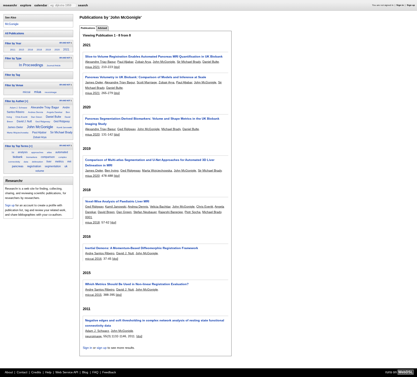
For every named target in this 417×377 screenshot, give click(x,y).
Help (48, 372)
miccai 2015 (93, 294)
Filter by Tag (12, 75)
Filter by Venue (14, 85)
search (83, 5)
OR (60, 43)
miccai (26, 92)
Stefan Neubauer (145, 212)
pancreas (17, 166)
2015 (21, 49)
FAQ (95, 372)
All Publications (14, 33)
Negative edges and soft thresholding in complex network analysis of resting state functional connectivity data (154, 323)
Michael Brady (171, 129)
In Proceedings (31, 65)
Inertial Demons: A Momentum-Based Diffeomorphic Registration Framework (141, 248)
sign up (102, 347)
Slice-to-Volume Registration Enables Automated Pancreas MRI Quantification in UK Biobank (154, 56)
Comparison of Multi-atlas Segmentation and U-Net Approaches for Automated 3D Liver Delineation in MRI (149, 162)
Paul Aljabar (39, 132)
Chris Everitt (21, 117)
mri (69, 161)
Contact (22, 372)
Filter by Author (14, 101)
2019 (48, 49)
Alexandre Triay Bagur (45, 107)
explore (25, 5)
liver (48, 161)
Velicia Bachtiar (160, 206)
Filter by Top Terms (16, 146)
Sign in (400, 5)
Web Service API (66, 372)
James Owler (15, 127)
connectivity (14, 161)
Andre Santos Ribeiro (99, 253)
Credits (36, 372)
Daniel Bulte (53, 116)
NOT (68, 43)
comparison (48, 157)
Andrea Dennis (35, 112)
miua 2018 (92, 222)
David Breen (106, 212)
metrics (59, 161)
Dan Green (36, 117)
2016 (30, 49)
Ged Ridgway (62, 121)
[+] (26, 101)
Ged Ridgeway (42, 121)
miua (37, 92)
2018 (39, 49)
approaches (37, 152)
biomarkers (31, 157)
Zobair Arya (39, 137)
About (9, 372)
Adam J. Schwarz (18, 107)
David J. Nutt (24, 121)
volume (39, 171)
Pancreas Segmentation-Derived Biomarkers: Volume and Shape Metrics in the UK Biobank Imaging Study (152, 121)
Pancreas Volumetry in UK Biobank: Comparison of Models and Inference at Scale (145, 77)
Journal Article (54, 65)
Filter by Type (13, 58)
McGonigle (11, 24)
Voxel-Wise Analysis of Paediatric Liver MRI (117, 201)
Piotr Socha (192, 212)
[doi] (117, 67)
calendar (40, 5)
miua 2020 (92, 134)
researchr (10, 5)
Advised (102, 28)
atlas (49, 152)
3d (13, 152)
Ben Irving (112, 170)
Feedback (109, 372)
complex (62, 157)
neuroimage (51, 92)
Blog (85, 372)
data (26, 161)
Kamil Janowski (64, 127)
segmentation (53, 166)
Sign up (411, 5)
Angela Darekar (54, 112)
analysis (23, 152)
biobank (18, 157)
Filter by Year (13, 43)
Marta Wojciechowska (17, 132)
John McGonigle (40, 127)
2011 (12, 49)
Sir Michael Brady (61, 132)
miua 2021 (92, 67)
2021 (66, 49)
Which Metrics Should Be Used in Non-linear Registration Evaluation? (137, 284)
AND (64, 43)
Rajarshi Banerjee (170, 212)
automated (61, 152)
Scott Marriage (147, 82)
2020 (57, 49)
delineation (37, 161)
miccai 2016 (93, 258)
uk (66, 166)
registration (34, 166)
